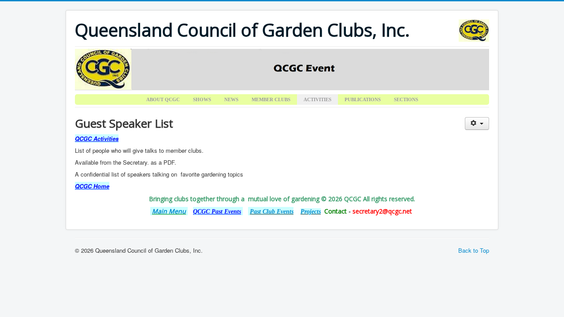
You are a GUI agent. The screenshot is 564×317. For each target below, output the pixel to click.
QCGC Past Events (217, 211)
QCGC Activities (97, 138)
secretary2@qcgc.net (382, 211)
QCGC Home (92, 186)
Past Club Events (271, 211)
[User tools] (477, 123)
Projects (311, 211)
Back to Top (473, 250)
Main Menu (169, 211)
